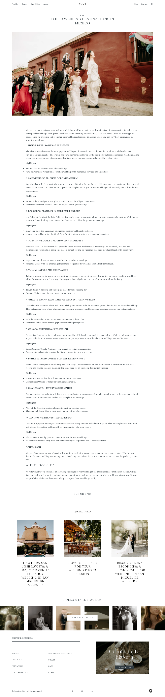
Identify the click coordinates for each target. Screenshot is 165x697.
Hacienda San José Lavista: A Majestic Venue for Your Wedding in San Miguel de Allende (35, 553)
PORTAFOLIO (17, 666)
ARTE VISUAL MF (82, 617)
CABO (50, 666)
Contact (144, 4)
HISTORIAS (17, 659)
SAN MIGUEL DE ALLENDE (60, 653)
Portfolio (15, 4)
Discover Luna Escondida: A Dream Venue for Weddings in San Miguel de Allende (129, 553)
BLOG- (82, 16)
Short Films (35, 4)
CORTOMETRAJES (20, 672)
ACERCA (15, 653)
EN (152, 4)
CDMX (51, 672)
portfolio (33, 478)
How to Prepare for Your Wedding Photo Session (82, 553)
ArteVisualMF (35, 471)
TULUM (51, 660)
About (45, 4)
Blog (136, 4)
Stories (24, 4)
